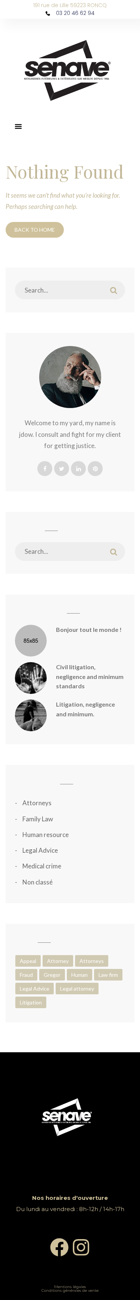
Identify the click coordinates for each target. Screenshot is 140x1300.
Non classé (37, 882)
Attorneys (37, 803)
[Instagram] (81, 1247)
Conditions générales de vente (70, 1290)
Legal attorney (77, 988)
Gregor (52, 975)
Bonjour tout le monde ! (89, 629)
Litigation (31, 1002)
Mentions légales (70, 1286)
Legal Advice (40, 850)
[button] (18, 126)
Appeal (28, 961)
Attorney (58, 961)
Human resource (45, 835)
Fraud (26, 975)
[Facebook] (59, 1247)
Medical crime (41, 866)
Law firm (108, 975)
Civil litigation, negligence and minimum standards (90, 676)
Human (79, 975)
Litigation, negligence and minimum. (85, 709)
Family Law (37, 819)
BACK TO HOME (35, 229)
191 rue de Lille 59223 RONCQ (70, 5)
